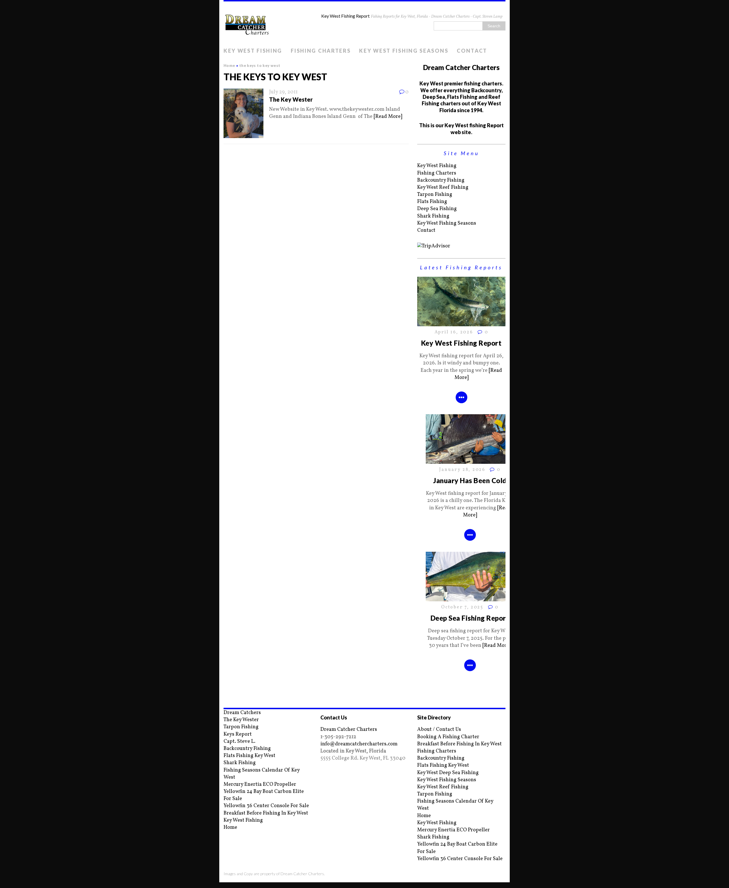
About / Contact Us (439, 729)
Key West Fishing (253, 51)
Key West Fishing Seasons (403, 51)
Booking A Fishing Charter (448, 737)
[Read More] (388, 116)
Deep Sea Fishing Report (470, 618)
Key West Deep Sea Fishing (448, 772)
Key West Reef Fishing (442, 187)
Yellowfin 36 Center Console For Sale (266, 805)
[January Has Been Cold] (470, 460)
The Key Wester (291, 99)
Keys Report (238, 734)
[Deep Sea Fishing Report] (470, 597)
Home (230, 827)
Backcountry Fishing (440, 180)
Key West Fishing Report (461, 343)
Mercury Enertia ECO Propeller (260, 784)
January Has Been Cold (469, 480)
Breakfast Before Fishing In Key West (266, 813)
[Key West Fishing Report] (461, 322)
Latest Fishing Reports (461, 267)
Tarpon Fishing (434, 194)
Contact (472, 51)
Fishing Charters (321, 51)
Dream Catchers (242, 712)
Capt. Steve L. (239, 741)
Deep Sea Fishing (437, 208)
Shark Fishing (433, 216)
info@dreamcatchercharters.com (359, 744)
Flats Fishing (432, 201)
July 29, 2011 (283, 92)
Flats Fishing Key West (249, 755)
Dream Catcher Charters (348, 729)
